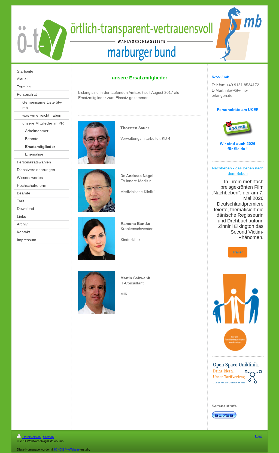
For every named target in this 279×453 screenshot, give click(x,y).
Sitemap (48, 437)
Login (258, 436)
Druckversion (31, 437)
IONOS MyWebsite (67, 449)
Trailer (237, 252)
